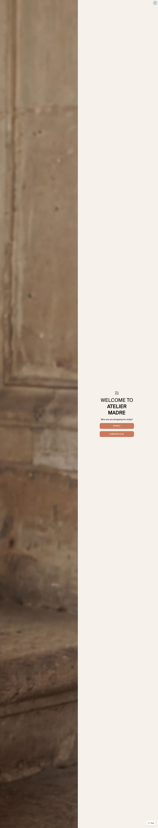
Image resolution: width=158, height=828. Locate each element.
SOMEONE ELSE (117, 434)
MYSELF (116, 426)
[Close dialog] (155, 3)
